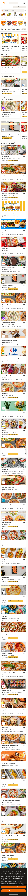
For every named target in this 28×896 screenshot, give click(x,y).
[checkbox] (3, 23)
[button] (3, 3)
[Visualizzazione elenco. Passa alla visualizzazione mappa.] (26, 10)
